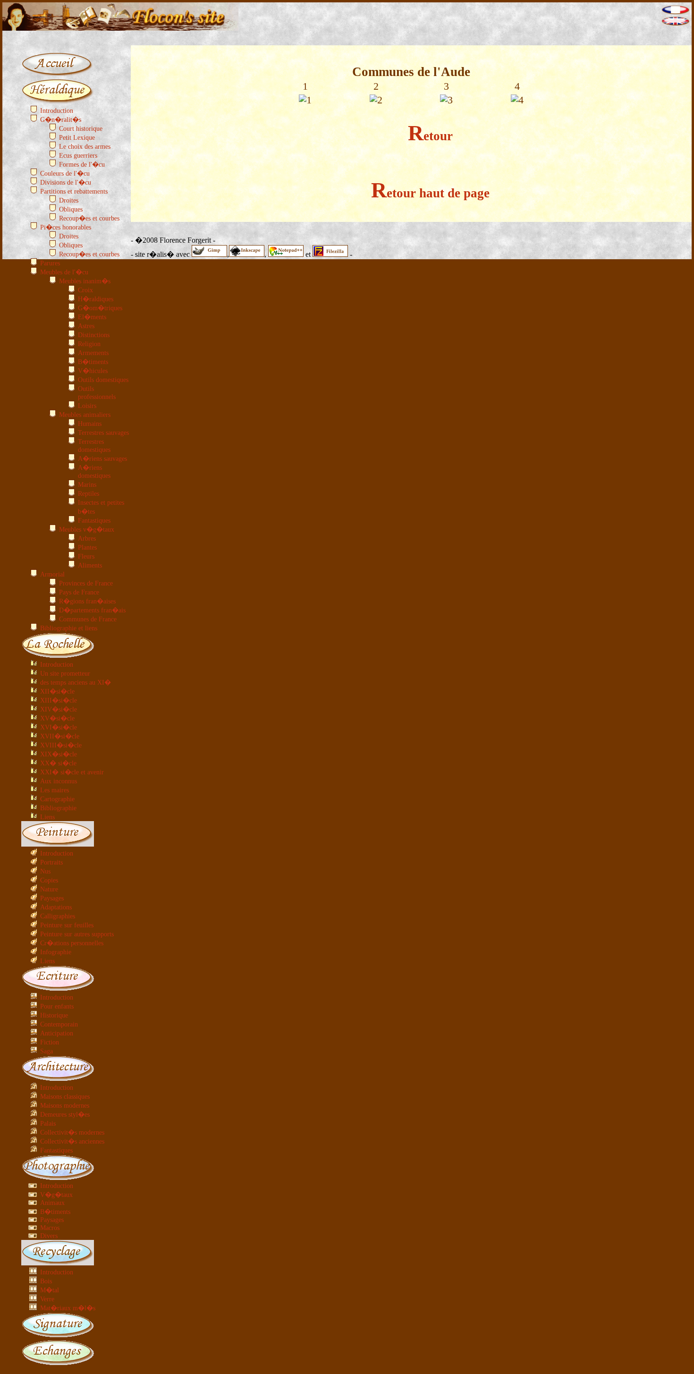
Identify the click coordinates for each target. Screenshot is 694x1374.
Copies (49, 880)
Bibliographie (58, 808)
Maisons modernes (64, 1105)
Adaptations (56, 907)
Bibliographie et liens (68, 628)
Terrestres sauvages (103, 432)
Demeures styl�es (65, 1114)
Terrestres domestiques (94, 445)
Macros (49, 1227)
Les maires (54, 790)
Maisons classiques (65, 1096)
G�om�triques (100, 308)
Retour (430, 136)
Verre (47, 1299)
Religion (89, 344)
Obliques (71, 209)
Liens (47, 817)
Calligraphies (57, 916)
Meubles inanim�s (84, 281)
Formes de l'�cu (82, 164)
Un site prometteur (65, 673)
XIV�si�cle (58, 709)
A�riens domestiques (94, 471)
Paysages (52, 898)
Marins (87, 484)
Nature (49, 889)
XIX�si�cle (58, 754)
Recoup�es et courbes (89, 218)
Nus (45, 871)
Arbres (87, 538)
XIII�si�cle (58, 700)
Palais (48, 1123)
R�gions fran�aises (87, 601)
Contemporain (59, 1024)
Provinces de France (86, 583)
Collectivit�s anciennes (72, 1141)
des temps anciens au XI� (75, 682)
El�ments (92, 317)
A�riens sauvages (102, 458)
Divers (49, 1235)
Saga (46, 1051)
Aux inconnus (58, 781)
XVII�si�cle (59, 736)
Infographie (55, 952)
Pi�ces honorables (65, 227)
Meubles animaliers (84, 414)
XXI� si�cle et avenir (72, 772)
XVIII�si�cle (61, 745)
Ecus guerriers (78, 155)
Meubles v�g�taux (86, 529)
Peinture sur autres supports (77, 934)
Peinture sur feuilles (66, 925)
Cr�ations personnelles (71, 943)
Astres (86, 326)
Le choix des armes (84, 146)
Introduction (56, 110)
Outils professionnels (97, 392)
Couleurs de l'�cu (65, 173)
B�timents (93, 361)
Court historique (80, 128)
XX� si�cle (58, 763)
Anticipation (56, 1033)
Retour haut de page (430, 193)
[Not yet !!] (675, 23)
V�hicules (93, 370)
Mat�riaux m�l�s (67, 1308)
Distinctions (94, 335)
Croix (85, 290)
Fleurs (86, 556)
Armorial (52, 574)
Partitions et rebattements (74, 191)
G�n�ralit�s (60, 119)
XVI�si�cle (58, 727)
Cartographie (57, 799)
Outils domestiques (103, 379)
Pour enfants (57, 1006)
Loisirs (87, 405)
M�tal (49, 1290)
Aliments (90, 565)
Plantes (87, 547)
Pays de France (79, 592)
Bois (46, 1281)
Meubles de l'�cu (64, 272)
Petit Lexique (77, 137)
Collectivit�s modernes (72, 1132)
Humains (90, 423)
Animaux (52, 1202)
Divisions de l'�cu (65, 182)
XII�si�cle (57, 691)
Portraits (51, 862)
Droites (68, 200)
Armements (93, 352)
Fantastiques (94, 520)
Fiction (49, 1042)
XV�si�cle (57, 718)
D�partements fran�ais (92, 610)
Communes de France (88, 619)
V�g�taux (56, 1194)
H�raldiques (95, 299)
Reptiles (88, 493)
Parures (50, 263)
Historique (54, 1015)
